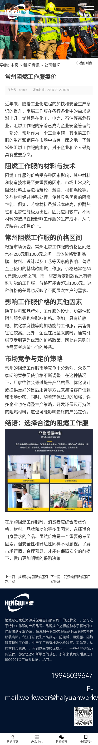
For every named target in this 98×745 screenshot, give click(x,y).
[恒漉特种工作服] (17, 11)
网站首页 (12, 742)
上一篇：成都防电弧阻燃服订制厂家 (26, 579)
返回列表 (83, 63)
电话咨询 (86, 742)
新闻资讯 (31, 65)
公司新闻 (52, 65)
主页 (14, 65)
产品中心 (37, 742)
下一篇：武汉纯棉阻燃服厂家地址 (70, 579)
